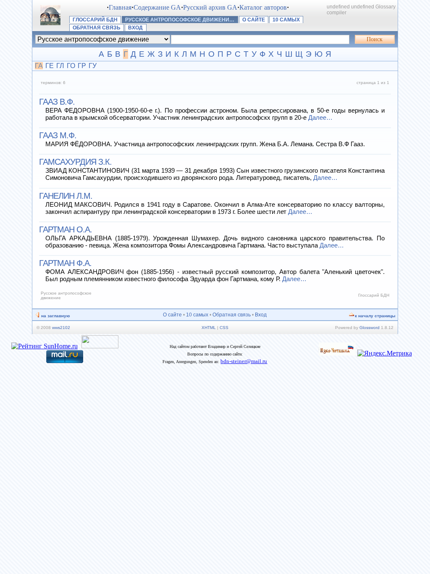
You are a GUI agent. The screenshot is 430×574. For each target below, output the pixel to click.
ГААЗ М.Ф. (57, 135)
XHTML (209, 327)
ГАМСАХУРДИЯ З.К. (75, 161)
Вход (135, 28)
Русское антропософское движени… (179, 20)
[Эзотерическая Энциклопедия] (337, 353)
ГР (82, 65)
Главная (120, 7)
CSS (224, 327)
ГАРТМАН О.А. (65, 229)
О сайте (253, 20)
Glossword (369, 327)
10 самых (286, 20)
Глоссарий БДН (95, 20)
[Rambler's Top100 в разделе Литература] (99, 346)
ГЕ (49, 65)
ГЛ (60, 65)
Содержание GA (157, 7)
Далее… (320, 117)
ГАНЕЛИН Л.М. (65, 195)
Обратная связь (97, 28)
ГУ (93, 65)
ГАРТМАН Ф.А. (65, 263)
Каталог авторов (263, 7)
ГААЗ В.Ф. (57, 101)
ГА (39, 65)
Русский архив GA (210, 7)
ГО (71, 65)
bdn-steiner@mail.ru (243, 361)
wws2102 (61, 327)
